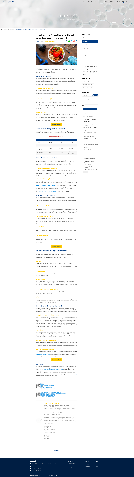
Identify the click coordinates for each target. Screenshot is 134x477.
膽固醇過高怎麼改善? (43, 389)
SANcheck (118, 1)
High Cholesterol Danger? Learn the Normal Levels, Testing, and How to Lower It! (90, 73)
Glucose (84, 37)
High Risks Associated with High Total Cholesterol (90, 145)
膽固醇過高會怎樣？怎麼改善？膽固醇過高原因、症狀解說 (48, 388)
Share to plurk (74, 41)
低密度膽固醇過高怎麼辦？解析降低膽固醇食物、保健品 (48, 395)
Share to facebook (66, 41)
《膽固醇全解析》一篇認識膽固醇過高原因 (46, 387)
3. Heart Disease (87, 151)
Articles (101, 1)
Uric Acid (84, 51)
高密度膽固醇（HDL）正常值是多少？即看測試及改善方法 (48, 394)
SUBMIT (89, 109)
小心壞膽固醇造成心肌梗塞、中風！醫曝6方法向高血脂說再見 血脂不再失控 (50, 392)
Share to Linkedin (76, 41)
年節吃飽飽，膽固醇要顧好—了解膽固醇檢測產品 (47, 385)
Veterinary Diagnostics (71, 465)
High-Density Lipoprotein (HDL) (90, 117)
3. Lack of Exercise (87, 140)
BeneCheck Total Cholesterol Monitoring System (45, 185)
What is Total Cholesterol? (88, 116)
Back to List (56, 450)
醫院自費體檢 (42, 384)
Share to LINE (69, 41)
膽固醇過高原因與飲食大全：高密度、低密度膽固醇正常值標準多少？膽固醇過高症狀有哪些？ (53, 393)
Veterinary (85, 55)
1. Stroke (86, 147)
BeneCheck (74, 374)
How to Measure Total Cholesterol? (90, 127)
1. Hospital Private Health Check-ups (90, 130)
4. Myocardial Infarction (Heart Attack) (90, 153)
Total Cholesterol (86, 81)
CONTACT (111, 1)
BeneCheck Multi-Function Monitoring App (47, 191)
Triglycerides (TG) (87, 121)
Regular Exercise (87, 164)
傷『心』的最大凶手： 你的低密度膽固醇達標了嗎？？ (47, 396)
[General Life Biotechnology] (39, 421)
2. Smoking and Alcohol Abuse (90, 138)
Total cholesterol (11, 29)
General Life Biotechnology (49, 41)
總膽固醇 (41, 383)
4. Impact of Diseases (88, 141)
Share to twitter (71, 41)
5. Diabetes (86, 155)
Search (126, 2)
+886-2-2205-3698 (38, 466)
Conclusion (85, 172)
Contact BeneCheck (56, 124)
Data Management (71, 467)
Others (84, 58)
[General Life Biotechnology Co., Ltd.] (8, 2)
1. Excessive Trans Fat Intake (89, 136)
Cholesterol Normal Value (88, 84)
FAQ (106, 1)
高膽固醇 (41, 386)
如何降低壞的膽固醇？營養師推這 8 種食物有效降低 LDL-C (48, 397)
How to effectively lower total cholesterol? (89, 159)
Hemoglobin (85, 44)
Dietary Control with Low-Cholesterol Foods (89, 162)
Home (1, 29)
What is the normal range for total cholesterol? (90, 125)
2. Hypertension (87, 149)
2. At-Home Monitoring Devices (90, 132)
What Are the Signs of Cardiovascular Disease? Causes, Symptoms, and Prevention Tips (54, 445)
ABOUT (83, 1)
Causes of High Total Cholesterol (89, 134)
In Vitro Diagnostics (71, 463)
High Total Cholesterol (87, 87)
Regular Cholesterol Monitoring (90, 169)
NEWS (96, 1)
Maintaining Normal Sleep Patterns (89, 167)
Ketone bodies (85, 48)
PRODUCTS (90, 1)
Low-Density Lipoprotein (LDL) (90, 119)
